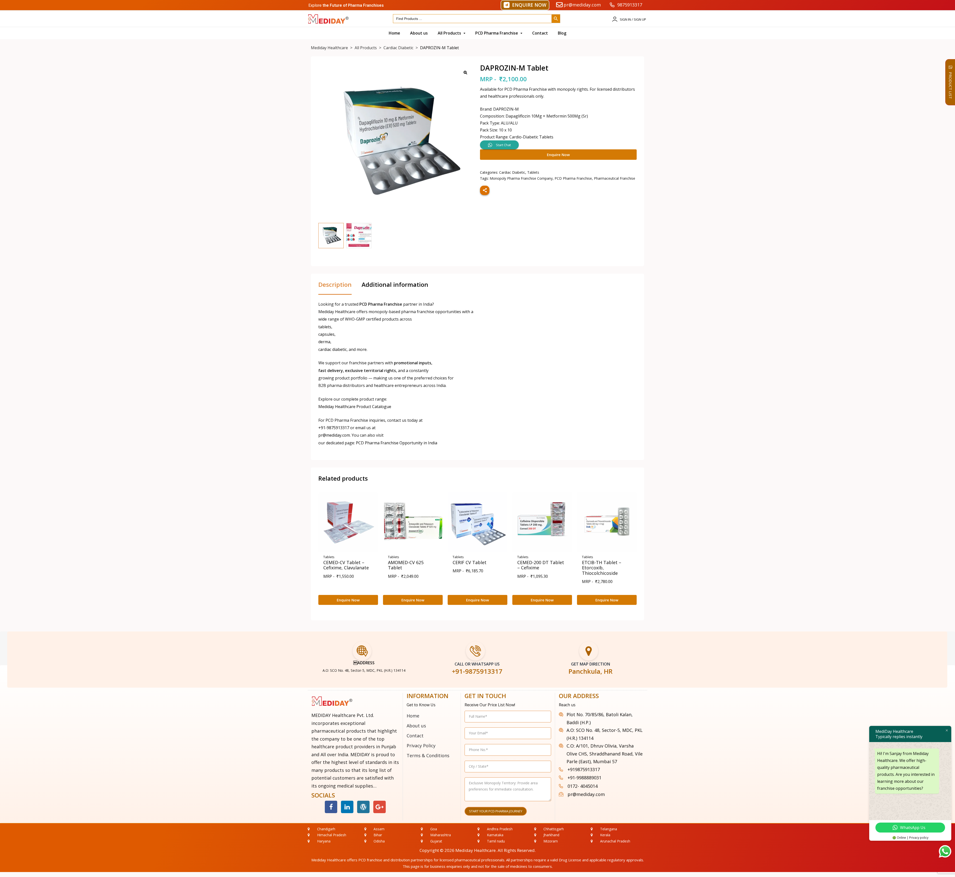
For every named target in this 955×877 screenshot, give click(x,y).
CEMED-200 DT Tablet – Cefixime (540, 565)
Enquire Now (558, 154)
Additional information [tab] (395, 285)
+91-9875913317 (333, 427)
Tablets (533, 172)
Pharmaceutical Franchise (614, 178)
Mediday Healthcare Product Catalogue (354, 406)
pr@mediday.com (334, 435)
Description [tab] (335, 285)
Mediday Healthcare (475, 850)
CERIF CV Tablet (469, 562)
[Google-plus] (379, 807)
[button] (525, 5)
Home (413, 716)
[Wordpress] (363, 807)
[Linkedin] (347, 807)
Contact (415, 736)
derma (324, 341)
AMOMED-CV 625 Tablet (406, 565)
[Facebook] (331, 807)
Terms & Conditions (428, 755)
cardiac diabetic (332, 349)
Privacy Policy (421, 746)
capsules (326, 334)
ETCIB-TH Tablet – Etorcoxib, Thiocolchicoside (601, 567)
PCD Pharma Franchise (573, 178)
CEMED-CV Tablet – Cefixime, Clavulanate (346, 565)
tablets (324, 327)
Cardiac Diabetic (512, 172)
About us (416, 726)
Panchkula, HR (591, 671)
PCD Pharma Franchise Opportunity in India (396, 443)
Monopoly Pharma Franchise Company (521, 178)
